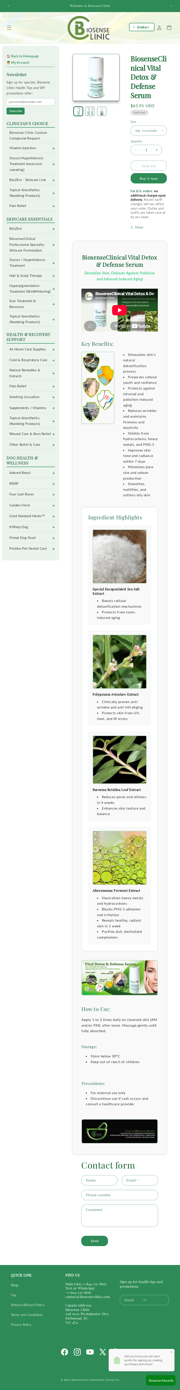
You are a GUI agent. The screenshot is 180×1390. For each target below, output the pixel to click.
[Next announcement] (171, 6)
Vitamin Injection (22, 148)
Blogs (15, 1285)
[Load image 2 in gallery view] (90, 111)
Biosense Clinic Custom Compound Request (28, 135)
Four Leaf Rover (21, 494)
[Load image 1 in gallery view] (78, 111)
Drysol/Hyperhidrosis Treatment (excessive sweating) (26, 163)
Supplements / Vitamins (27, 408)
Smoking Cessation (24, 397)
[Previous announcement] (8, 6)
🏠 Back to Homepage (23, 56)
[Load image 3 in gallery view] (101, 111)
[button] (9, 28)
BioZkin (15, 228)
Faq (13, 1295)
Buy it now (149, 178)
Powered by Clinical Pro (104, 1379)
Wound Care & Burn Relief (30, 434)
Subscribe (15, 111)
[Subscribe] (144, 1300)
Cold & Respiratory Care (28, 360)
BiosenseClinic (80, 1379)
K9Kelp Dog (18, 527)
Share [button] (139, 227)
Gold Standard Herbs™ (27, 516)
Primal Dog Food (22, 538)
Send (95, 1241)
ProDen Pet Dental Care (28, 548)
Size (133, 121)
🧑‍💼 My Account (18, 62)
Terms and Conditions (27, 1315)
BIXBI (13, 483)
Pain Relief (17, 206)
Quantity (136, 141)
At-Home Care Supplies (27, 349)
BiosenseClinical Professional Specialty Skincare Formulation (26, 244)
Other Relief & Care (24, 444)
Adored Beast (20, 473)
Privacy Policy (21, 1325)
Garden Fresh (19, 505)
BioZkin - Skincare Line (27, 180)
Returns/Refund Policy (27, 1305)
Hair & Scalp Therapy (25, 275)
